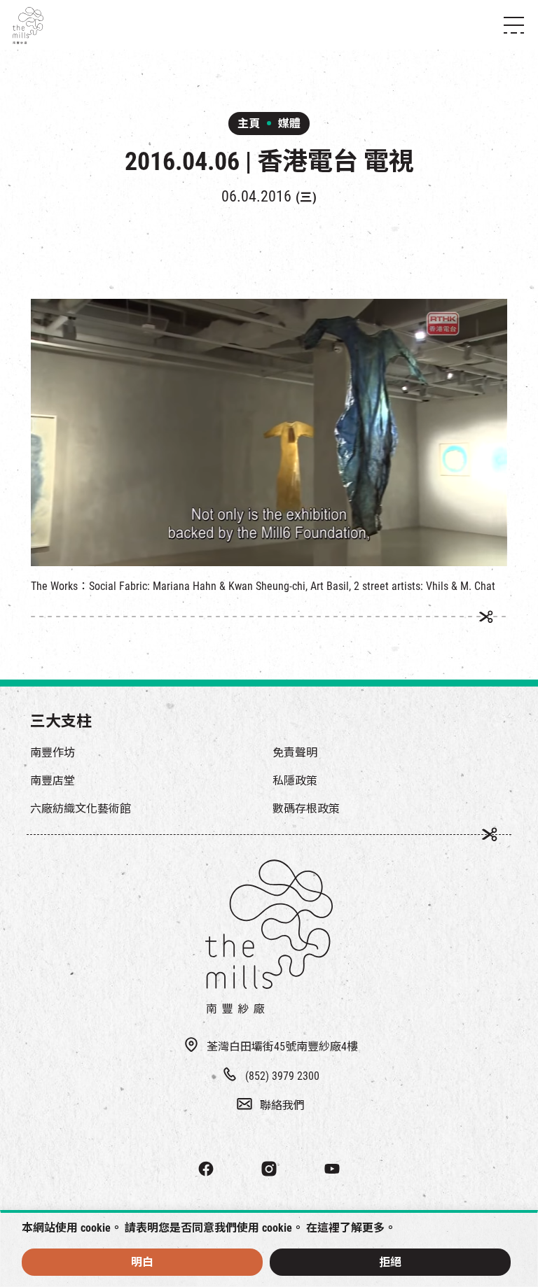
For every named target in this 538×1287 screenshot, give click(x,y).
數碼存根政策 (306, 808)
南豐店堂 (52, 780)
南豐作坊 (52, 752)
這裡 (328, 1228)
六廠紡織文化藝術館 (80, 808)
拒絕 (390, 1262)
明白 (142, 1262)
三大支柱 (61, 721)
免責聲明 (295, 752)
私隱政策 (295, 780)
